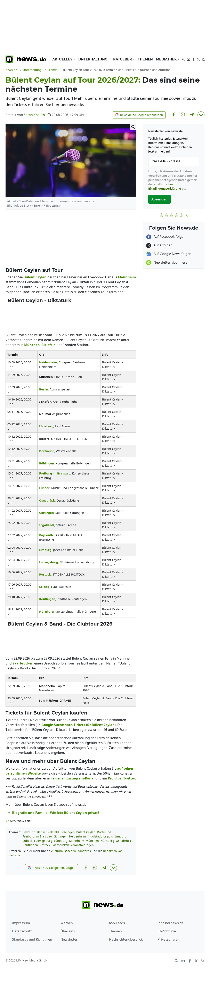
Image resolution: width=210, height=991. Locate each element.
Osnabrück (123, 841)
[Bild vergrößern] (133, 127)
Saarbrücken (60, 845)
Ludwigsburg (43, 841)
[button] (139, 114)
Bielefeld (53, 832)
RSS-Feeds (117, 923)
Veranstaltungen (82, 845)
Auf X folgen (162, 245)
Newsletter (69, 939)
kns (8, 821)
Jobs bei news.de (171, 923)
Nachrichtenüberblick (126, 939)
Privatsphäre (168, 939)
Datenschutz (22, 931)
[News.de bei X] (198, 59)
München (92, 841)
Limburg (121, 836)
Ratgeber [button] (123, 59)
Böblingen (67, 832)
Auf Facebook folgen (169, 236)
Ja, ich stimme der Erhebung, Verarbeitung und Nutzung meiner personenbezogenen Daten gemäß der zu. (172, 179)
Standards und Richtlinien (32, 939)
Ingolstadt (95, 836)
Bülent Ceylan (85, 832)
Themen (145, 59)
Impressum (21, 923)
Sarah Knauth (34, 115)
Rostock (45, 845)
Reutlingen (30, 845)
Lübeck (27, 841)
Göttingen (60, 836)
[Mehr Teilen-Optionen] (200, 114)
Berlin (41, 832)
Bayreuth (29, 832)
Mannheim (76, 841)
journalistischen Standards (72, 851)
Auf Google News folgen (172, 253)
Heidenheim (77, 836)
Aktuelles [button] (62, 59)
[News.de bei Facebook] (193, 59)
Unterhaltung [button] (93, 59)
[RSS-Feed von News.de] (203, 59)
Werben (66, 923)
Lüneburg (60, 841)
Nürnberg (107, 841)
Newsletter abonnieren (171, 262)
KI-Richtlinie (167, 931)
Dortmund (104, 832)
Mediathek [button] (167, 59)
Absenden (159, 199)
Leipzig (108, 836)
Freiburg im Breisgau (37, 836)
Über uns (67, 931)
